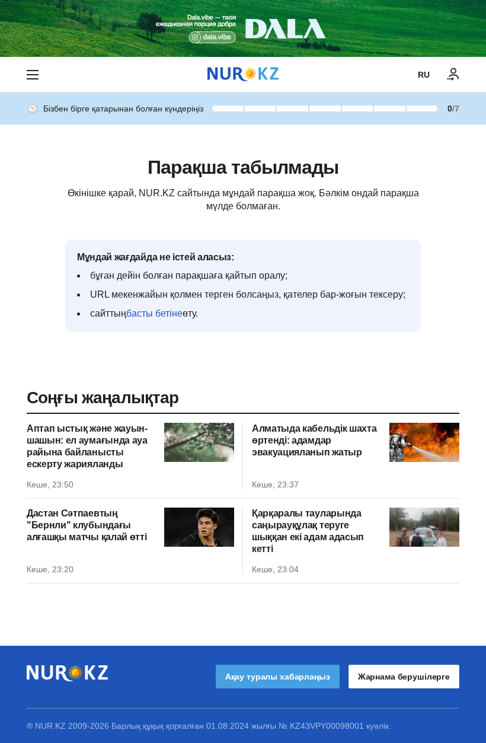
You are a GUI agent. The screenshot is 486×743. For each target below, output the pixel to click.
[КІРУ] (453, 75)
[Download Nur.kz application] (243, 28)
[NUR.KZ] (243, 74)
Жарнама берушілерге (404, 676)
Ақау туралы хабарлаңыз (277, 676)
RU (424, 74)
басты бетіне (154, 313)
